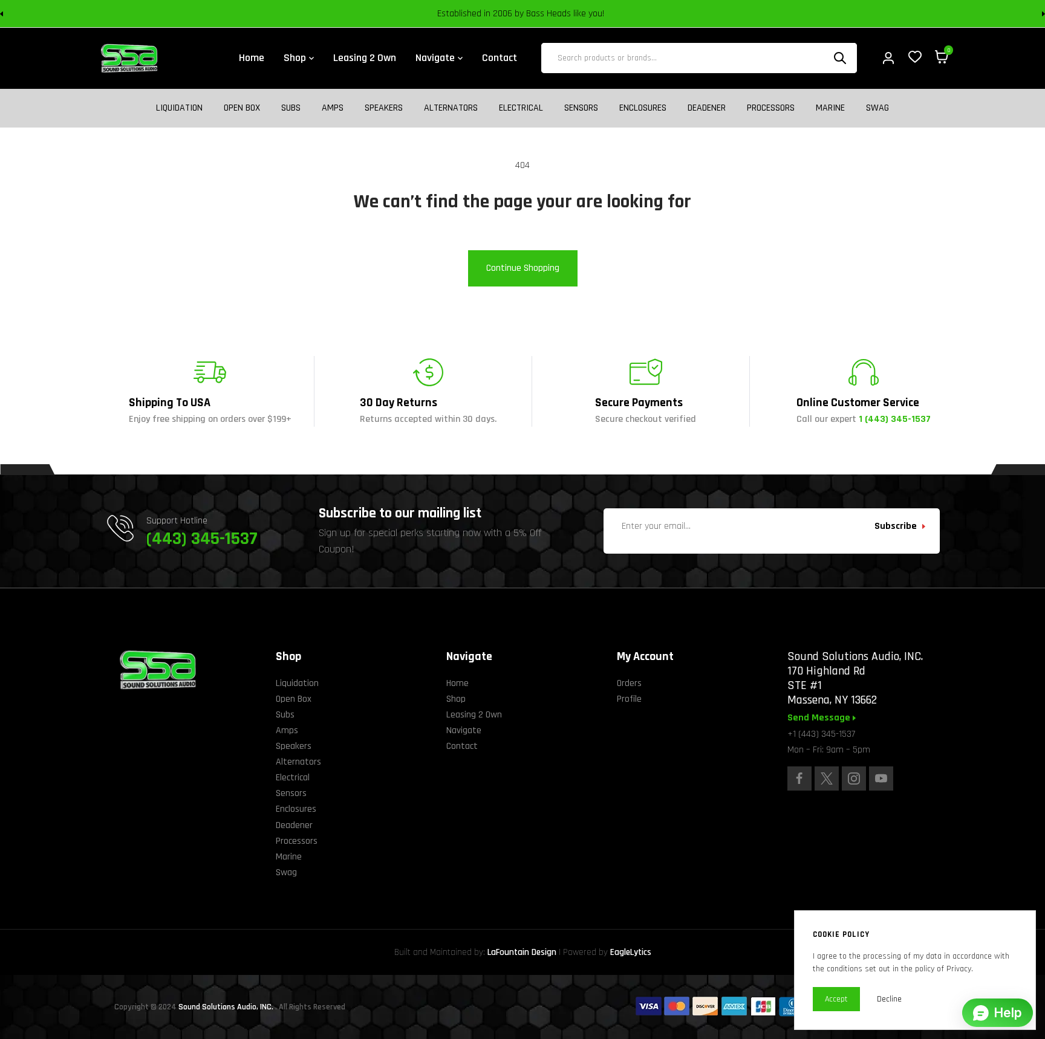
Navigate (463, 730)
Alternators (451, 108)
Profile (629, 699)
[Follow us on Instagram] (854, 778)
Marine (830, 108)
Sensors (581, 108)
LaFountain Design (521, 952)
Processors (771, 108)
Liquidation (179, 108)
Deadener (707, 108)
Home (457, 683)
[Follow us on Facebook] (799, 778)
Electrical (521, 108)
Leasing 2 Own (474, 714)
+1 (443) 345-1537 (821, 734)
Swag (877, 108)
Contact (462, 746)
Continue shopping (522, 268)
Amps (332, 108)
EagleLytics (630, 952)
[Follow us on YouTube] (881, 778)
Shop (456, 699)
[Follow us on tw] (827, 778)
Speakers (384, 108)
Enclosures (642, 108)
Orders (629, 683)
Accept (836, 999)
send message (820, 718)
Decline (889, 999)
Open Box (242, 108)
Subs (291, 108)
